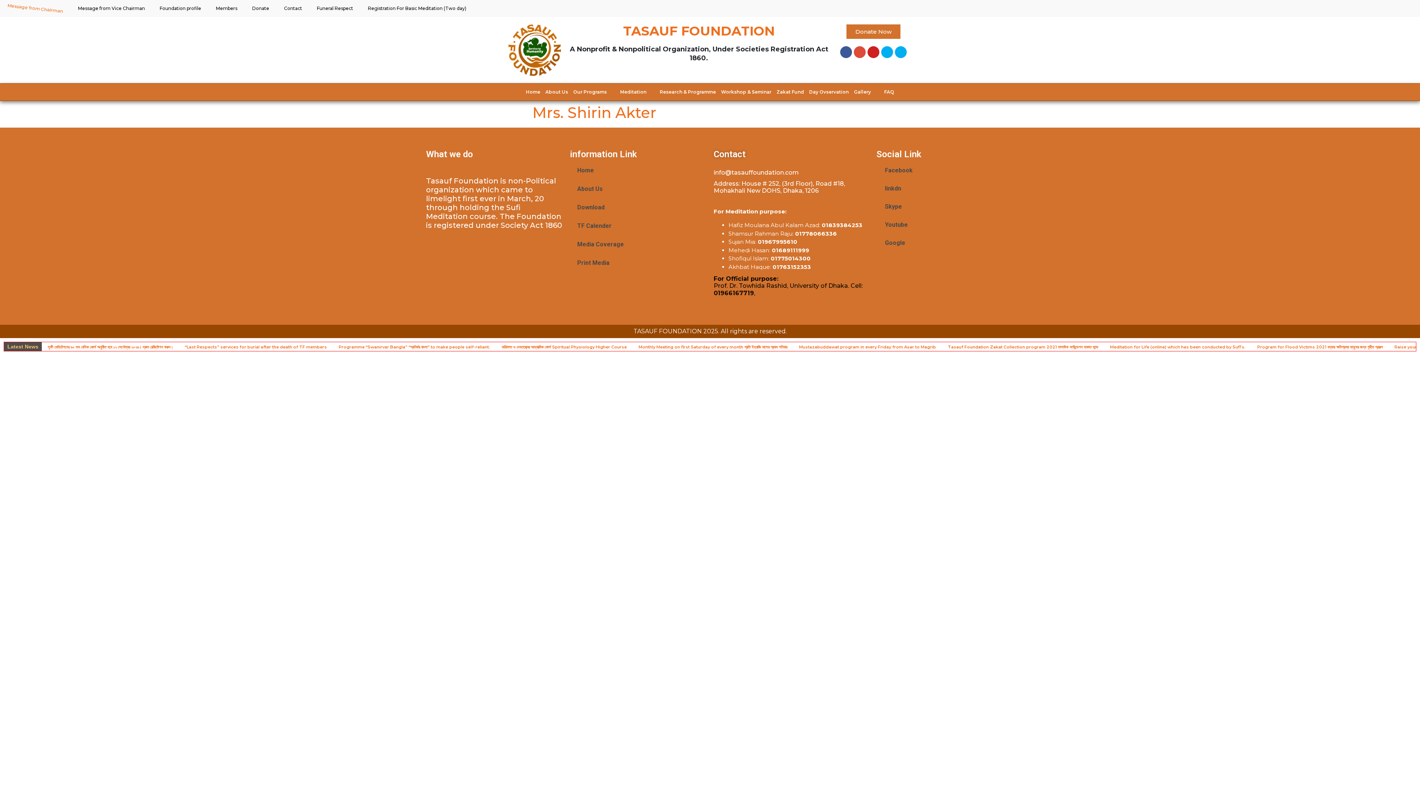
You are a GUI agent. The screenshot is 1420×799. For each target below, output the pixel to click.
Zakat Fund (790, 92)
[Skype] (887, 52)
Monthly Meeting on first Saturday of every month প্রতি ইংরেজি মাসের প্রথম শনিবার (713, 347)
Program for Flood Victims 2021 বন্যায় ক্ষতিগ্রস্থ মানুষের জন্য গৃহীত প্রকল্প (1320, 347)
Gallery (862, 92)
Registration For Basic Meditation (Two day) (417, 8)
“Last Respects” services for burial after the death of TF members (256, 347)
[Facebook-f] (846, 52)
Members (226, 8)
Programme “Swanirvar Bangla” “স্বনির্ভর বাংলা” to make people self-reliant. (414, 347)
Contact (293, 8)
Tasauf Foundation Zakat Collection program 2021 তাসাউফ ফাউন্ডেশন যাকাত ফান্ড (1023, 347)
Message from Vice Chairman (111, 8)
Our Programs (590, 92)
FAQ (889, 92)
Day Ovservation (829, 92)
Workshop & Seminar (746, 92)
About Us (556, 92)
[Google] (860, 52)
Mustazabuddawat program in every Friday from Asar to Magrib (867, 347)
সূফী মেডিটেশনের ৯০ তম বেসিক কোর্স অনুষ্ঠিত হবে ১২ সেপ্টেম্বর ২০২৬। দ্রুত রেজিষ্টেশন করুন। (110, 347)
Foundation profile (180, 8)
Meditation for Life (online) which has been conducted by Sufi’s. (1177, 347)
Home (533, 92)
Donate (260, 8)
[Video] (901, 52)
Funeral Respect (335, 8)
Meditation (633, 92)
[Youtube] (873, 52)
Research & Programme (688, 92)
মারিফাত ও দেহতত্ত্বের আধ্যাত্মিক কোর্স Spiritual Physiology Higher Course (564, 347)
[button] (873, 31)
